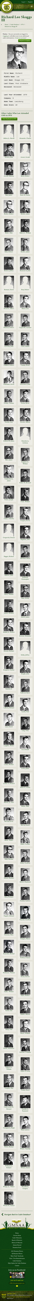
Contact (17, 1266)
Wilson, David (25, 1168)
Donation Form (17, 1247)
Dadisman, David (8, 384)
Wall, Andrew (25, 1130)
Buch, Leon (25, 308)
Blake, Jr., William (25, 233)
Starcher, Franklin (25, 1052)
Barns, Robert (25, 176)
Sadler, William (9, 992)
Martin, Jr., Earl (9, 802)
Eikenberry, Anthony (25, 442)
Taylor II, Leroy (25, 1071)
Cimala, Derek (25, 365)
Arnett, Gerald (25, 157)
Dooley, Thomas (9, 403)
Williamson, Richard (9, 1167)
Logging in (6, 36)
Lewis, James (25, 768)
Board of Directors (17, 1240)
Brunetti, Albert (9, 308)
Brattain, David (9, 290)
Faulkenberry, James (9, 480)
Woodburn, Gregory (25, 1188)
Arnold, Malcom (9, 176)
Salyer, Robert (25, 995)
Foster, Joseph (8, 500)
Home (6, 24)
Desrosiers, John (25, 384)
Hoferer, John (9, 575)
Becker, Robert (9, 214)
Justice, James (25, 617)
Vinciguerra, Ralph (9, 1128)
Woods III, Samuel (8, 1205)
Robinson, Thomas (9, 973)
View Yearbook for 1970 (9, 119)
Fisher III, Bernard (25, 483)
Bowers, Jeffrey (9, 271)
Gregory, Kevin (25, 521)
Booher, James (25, 252)
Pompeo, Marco (25, 939)
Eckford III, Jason (8, 441)
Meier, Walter (8, 840)
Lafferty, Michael (9, 708)
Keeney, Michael (9, 651)
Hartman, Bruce (25, 558)
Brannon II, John (25, 271)
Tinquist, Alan (8, 1088)
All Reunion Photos (17, 1254)
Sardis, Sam (8, 1011)
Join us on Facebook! (17, 1270)
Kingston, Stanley (8, 670)
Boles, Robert (9, 252)
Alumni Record (17, 1245)
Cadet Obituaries (17, 1238)
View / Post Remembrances (17, 1258)
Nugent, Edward (9, 916)
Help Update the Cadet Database (17, 1263)
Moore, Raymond (25, 882)
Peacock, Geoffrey (25, 920)
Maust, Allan (25, 806)
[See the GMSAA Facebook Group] (17, 1275)
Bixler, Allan (9, 233)
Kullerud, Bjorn (25, 693)
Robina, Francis (25, 958)
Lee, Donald (25, 749)
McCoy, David (25, 825)
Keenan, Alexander (25, 636)
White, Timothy (25, 1149)
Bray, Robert (25, 290)
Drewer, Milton (25, 422)
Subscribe (17, 1286)
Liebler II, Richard (9, 783)
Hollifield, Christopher (25, 578)
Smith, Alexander (8, 1048)
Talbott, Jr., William (8, 1068)
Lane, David (9, 727)
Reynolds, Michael (8, 954)
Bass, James (8, 195)
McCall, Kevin (8, 821)
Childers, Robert (9, 365)
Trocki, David (25, 1090)
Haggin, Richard (9, 556)
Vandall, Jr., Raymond (25, 1110)
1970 (22, 24)
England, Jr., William (25, 463)
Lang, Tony (25, 731)
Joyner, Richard (9, 613)
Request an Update (25, 40)
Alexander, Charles (25, 138)
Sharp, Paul (8, 1029)
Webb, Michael (9, 1147)
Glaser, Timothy (9, 519)
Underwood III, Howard (9, 1108)
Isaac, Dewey (25, 598)
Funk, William (25, 502)
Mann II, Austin (25, 787)
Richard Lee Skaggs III (11, 26)
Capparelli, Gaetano (25, 327)
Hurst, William (8, 594)
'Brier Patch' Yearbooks (17, 1256)
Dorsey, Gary (9, 422)
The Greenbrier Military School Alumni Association (19, 1295)
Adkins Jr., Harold (8, 138)
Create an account (20, 38)
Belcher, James (25, 214)
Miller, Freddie (25, 844)
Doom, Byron (25, 403)
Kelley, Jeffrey (25, 655)
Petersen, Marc (9, 935)
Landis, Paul (25, 712)
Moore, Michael (9, 878)
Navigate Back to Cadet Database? (17, 1214)
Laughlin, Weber (9, 746)
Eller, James (8, 460)
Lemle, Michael (9, 764)
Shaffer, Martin (25, 1014)
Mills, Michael (9, 859)
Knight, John (25, 674)
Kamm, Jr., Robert (9, 632)
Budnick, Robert (9, 327)
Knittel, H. (9, 689)
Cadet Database (14, 24)
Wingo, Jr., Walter (9, 1187)
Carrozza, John (8, 346)
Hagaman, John (25, 539)
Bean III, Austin (25, 195)
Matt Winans (10, 1298)
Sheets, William (25, 1033)
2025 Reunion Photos (17, 1251)
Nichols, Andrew (25, 901)
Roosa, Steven (25, 977)
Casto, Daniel (25, 346)
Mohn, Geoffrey (25, 863)
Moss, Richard (8, 897)
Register (30, 2)
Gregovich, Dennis (9, 538)
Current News (17, 1235)
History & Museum (17, 1243)
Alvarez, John (9, 157)
